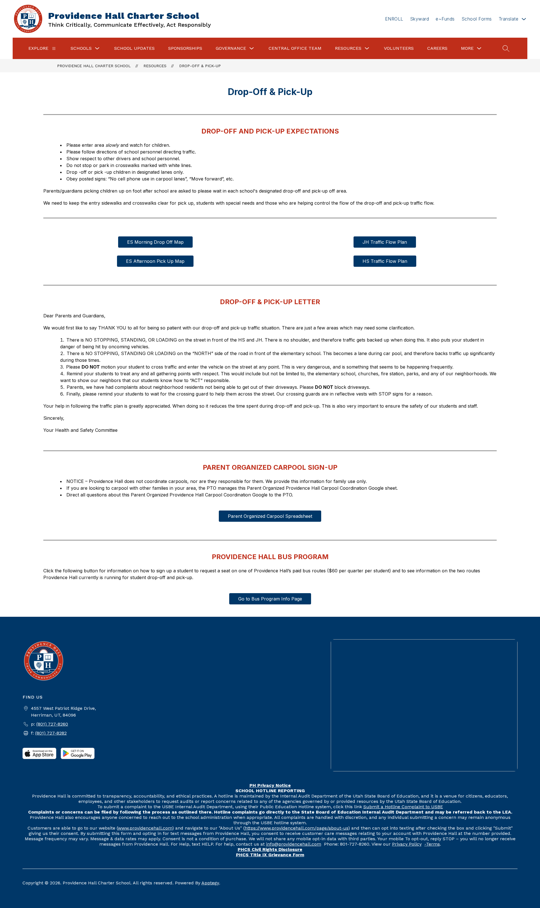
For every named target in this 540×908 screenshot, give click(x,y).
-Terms (432, 844)
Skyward (419, 19)
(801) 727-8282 (51, 733)
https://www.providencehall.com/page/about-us (296, 828)
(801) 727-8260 (52, 724)
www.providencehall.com (145, 828)
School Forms (477, 19)
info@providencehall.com (293, 844)
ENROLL (394, 19)
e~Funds (445, 19)
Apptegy (210, 883)
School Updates (134, 48)
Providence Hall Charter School (94, 66)
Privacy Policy (407, 844)
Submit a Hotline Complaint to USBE (403, 806)
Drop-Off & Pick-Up (200, 66)
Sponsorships (185, 48)
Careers (437, 48)
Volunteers (399, 48)
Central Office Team (295, 48)
